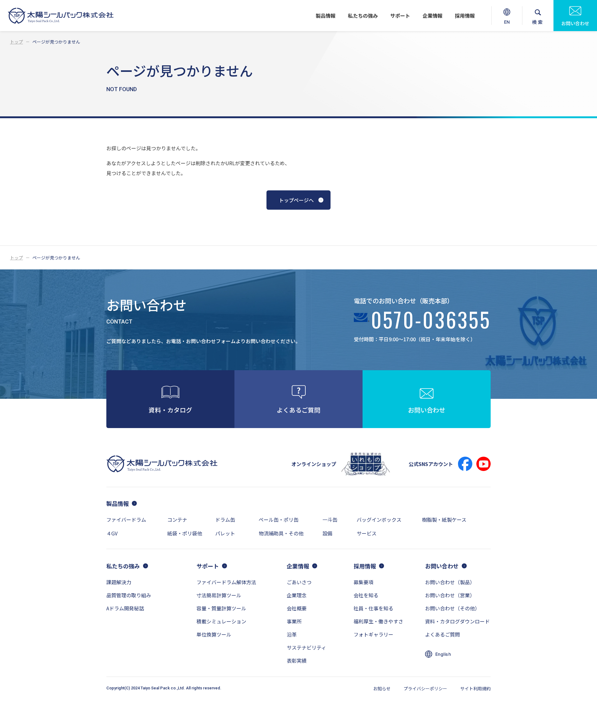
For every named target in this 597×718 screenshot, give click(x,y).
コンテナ (177, 519)
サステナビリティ (306, 647)
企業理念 (297, 595)
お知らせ (382, 688)
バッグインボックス (379, 519)
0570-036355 (431, 321)
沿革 (292, 634)
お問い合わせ (575, 23)
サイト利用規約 (475, 688)
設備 (327, 533)
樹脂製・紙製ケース (444, 519)
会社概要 (297, 608)
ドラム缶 (225, 519)
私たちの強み (363, 15)
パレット (225, 533)
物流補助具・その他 (281, 533)
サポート (400, 15)
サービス (367, 533)
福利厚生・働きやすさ (378, 621)
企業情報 (432, 15)
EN (507, 25)
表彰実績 (297, 660)
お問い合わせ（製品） (450, 582)
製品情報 (326, 15)
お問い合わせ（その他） (452, 608)
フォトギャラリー (373, 634)
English (443, 654)
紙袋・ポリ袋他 (184, 533)
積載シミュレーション (221, 621)
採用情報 (465, 15)
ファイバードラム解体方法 (226, 582)
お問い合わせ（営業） (450, 595)
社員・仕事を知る (373, 608)
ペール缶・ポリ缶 (278, 519)
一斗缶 (329, 519)
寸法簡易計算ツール (219, 595)
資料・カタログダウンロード (457, 621)
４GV (112, 533)
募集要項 (363, 582)
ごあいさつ (299, 582)
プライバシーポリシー (425, 688)
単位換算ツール (214, 634)
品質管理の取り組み (128, 595)
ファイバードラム (126, 519)
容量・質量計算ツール (221, 608)
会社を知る (366, 595)
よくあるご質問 (442, 634)
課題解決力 (118, 582)
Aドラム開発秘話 (125, 608)
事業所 (294, 621)
